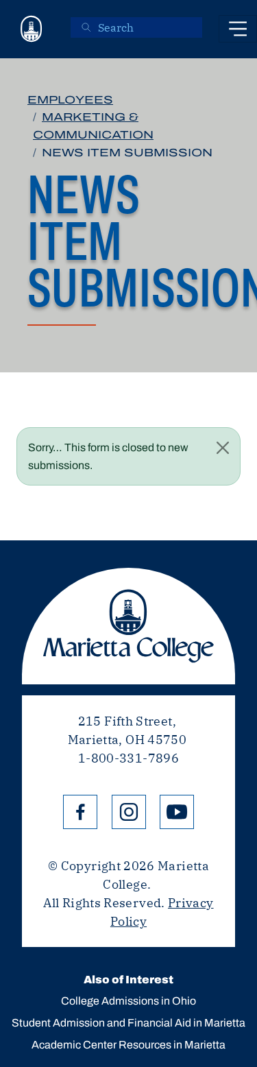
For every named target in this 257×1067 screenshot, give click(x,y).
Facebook (80, 812)
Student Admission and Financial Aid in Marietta (128, 1023)
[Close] (223, 448)
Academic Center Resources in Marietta (128, 1045)
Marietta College (128, 626)
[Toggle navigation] (238, 29)
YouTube (177, 812)
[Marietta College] (31, 29)
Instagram (129, 812)
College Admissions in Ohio (128, 1001)
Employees (70, 100)
